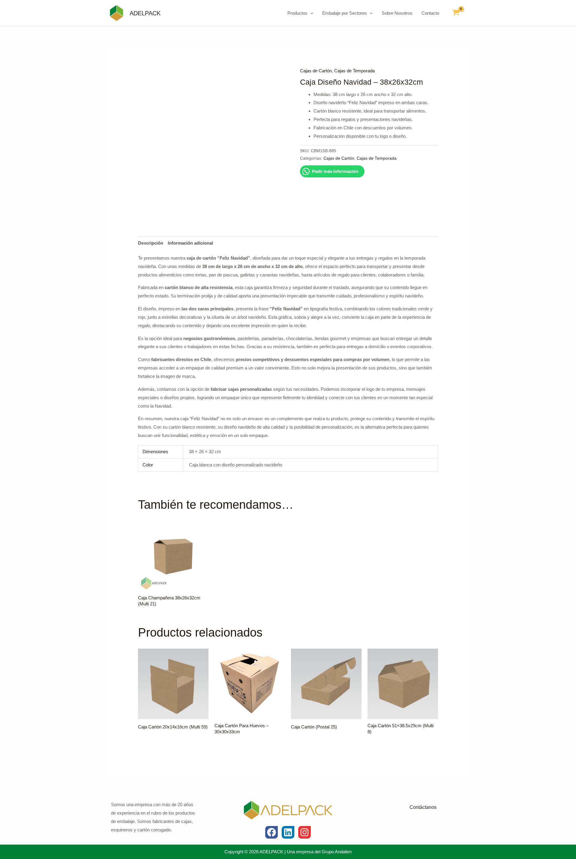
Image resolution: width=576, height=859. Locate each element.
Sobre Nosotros (397, 13)
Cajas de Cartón (316, 70)
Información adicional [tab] (190, 243)
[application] (310, 13)
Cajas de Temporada (354, 70)
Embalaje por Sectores (344, 13)
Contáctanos (423, 807)
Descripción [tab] (150, 243)
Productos (297, 13)
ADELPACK (145, 13)
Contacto (430, 13)
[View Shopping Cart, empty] (456, 13)
